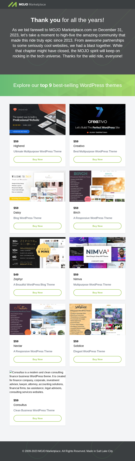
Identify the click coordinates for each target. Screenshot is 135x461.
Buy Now (38, 159)
